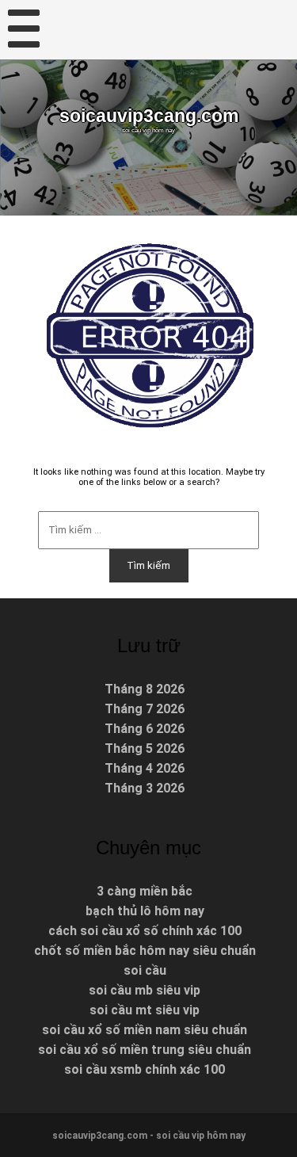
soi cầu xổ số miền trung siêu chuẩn (144, 1049)
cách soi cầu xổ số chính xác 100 (145, 930)
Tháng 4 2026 (145, 768)
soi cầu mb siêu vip (144, 990)
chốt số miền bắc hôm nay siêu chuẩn (145, 950)
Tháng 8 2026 (145, 689)
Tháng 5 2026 (145, 748)
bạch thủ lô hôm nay (145, 910)
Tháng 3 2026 (145, 788)
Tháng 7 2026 (145, 708)
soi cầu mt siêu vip (144, 1010)
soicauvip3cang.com (148, 116)
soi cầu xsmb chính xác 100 (144, 1069)
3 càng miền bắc (144, 891)
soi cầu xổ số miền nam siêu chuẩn (144, 1029)
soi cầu (145, 970)
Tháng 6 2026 (145, 728)
